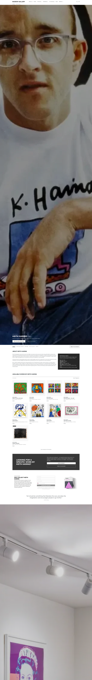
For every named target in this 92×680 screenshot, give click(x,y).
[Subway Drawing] (20, 433)
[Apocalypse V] (54, 411)
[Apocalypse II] (37, 411)
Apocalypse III (15, 420)
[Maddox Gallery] (18, 1)
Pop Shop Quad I (50, 398)
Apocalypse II (32, 420)
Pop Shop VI (32, 398)
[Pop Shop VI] (37, 388)
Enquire (13, 400)
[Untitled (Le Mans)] (72, 411)
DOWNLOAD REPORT (46, 485)
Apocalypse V (49, 420)
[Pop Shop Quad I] (54, 388)
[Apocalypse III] (20, 411)
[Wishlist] (79, 2)
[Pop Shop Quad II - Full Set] (72, 388)
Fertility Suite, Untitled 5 (17, 398)
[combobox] (38, 483)
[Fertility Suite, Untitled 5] (20, 388)
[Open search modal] (77, 2)
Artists (13, 4)
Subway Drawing (15, 443)
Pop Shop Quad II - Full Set (69, 398)
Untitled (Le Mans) (67, 420)
